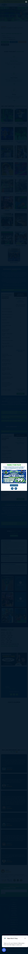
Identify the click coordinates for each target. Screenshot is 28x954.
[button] (12, 495)
